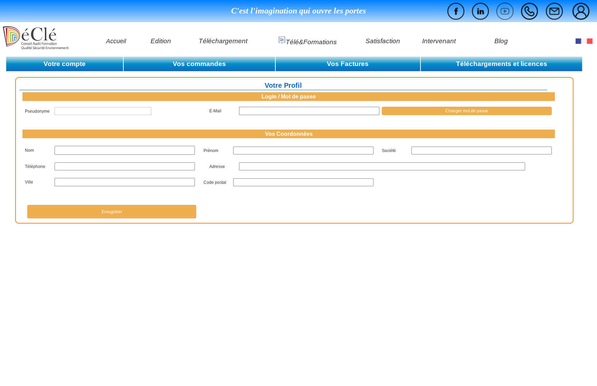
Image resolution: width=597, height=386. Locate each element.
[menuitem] (580, 11)
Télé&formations (311, 42)
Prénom (210, 150)
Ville (29, 182)
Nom (29, 150)
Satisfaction (383, 41)
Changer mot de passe (466, 111)
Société (389, 150)
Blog (501, 41)
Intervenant (439, 41)
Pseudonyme (37, 111)
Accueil (116, 41)
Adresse (217, 166)
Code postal (214, 182)
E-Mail (215, 111)
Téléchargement (223, 41)
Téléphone (35, 166)
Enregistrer (112, 211)
